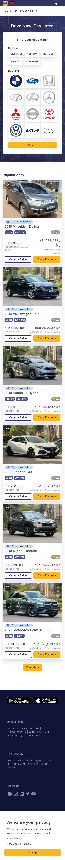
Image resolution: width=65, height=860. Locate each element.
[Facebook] (10, 794)
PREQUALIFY (26, 10)
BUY (8, 10)
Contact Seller (18, 259)
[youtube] (33, 794)
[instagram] (16, 794)
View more (32, 667)
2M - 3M (48, 53)
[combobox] (14, 3)
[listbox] (31, 57)
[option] (15, 53)
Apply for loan (47, 259)
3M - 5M (15, 61)
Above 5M (32, 61)
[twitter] (28, 794)
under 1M (16, 53)
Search (32, 145)
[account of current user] (58, 11)
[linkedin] (22, 794)
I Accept (33, 852)
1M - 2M (32, 53)
